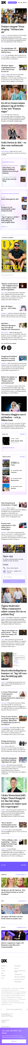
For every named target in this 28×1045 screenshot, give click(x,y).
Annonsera (17, 966)
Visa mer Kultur (21, 927)
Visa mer (22, 434)
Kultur (3, 197)
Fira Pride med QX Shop (9, 180)
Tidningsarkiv (18, 974)
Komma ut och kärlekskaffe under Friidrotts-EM (8, 209)
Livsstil (3, 215)
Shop (2, 978)
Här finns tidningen (19, 977)
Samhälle (4, 966)
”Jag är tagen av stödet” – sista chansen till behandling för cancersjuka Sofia (10, 219)
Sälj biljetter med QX (8, 447)
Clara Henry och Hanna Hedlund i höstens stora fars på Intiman (10, 170)
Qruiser (3, 975)
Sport (3, 205)
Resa (2, 973)
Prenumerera (12, 2)
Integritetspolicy (19, 979)
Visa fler (3, 226)
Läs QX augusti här (6, 275)
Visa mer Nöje (22, 901)
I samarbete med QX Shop (9, 177)
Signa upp (14, 1041)
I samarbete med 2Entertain (10, 165)
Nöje (2, 968)
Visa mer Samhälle (20, 874)
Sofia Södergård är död (9, 199)
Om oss (16, 968)
